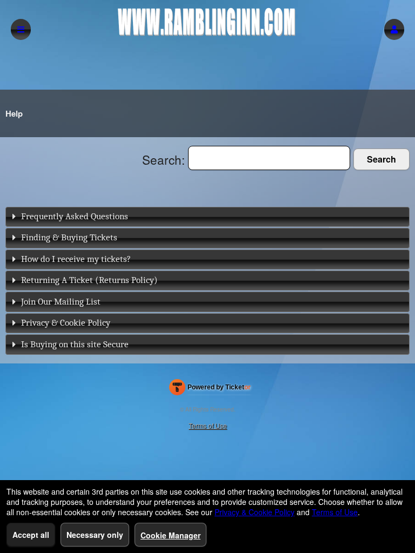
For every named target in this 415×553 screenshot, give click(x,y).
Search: (165, 159)
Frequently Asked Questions (74, 216)
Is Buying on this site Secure (75, 344)
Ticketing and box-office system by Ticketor (210, 389)
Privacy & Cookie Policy (65, 323)
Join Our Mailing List (61, 301)
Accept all (30, 534)
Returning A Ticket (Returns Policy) (89, 280)
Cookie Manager (170, 535)
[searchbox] (269, 158)
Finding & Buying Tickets (69, 237)
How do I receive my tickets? (76, 259)
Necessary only (94, 534)
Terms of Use (208, 425)
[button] (394, 29)
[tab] (207, 217)
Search (381, 159)
